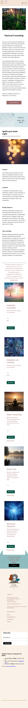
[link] (14, 306)
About (8, 614)
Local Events (10, 619)
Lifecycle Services (11, 617)
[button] (11, 327)
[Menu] (25, 3)
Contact (9, 621)
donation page (14, 280)
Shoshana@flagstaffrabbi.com (14, 603)
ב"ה (6, 3)
